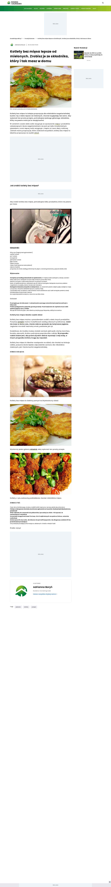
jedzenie (18, 607)
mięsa (57, 124)
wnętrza (65, 8)
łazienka (49, 8)
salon (36, 8)
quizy (94, 8)
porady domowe (86, 8)
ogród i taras (75, 8)
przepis (21, 322)
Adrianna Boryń (20, 45)
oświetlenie (57, 8)
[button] (110, 882)
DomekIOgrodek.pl (15, 38)
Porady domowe (30, 38)
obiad (36, 133)
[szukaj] (103, 3)
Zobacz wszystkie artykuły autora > (45, 594)
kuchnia (42, 8)
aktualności (28, 8)
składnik (33, 449)
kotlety (26, 607)
